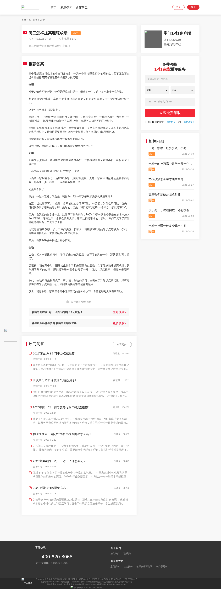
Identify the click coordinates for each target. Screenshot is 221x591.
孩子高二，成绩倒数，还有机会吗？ (171, 210)
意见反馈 (115, 566)
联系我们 (128, 553)
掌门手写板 (161, 566)
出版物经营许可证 (98, 582)
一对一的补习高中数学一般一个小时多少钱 (171, 163)
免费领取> (119, 323)
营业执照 (110, 582)
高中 (42, 20)
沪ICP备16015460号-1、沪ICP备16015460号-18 (91, 579)
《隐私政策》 (188, 122)
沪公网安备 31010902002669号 (88, 587)
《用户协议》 (171, 122)
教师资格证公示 (144, 566)
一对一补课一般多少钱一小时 (167, 225)
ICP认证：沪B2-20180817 (125, 579)
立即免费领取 (170, 113)
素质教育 (66, 7)
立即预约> (119, 312)
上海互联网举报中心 (123, 582)
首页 (53, 7)
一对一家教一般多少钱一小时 (167, 148)
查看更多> (122, 344)
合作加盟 (82, 7)
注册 (193, 7)
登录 (178, 7)
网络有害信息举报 (54, 584)
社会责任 (128, 566)
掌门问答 (33, 20)
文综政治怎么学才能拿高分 (166, 179)
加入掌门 (115, 553)
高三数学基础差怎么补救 (165, 194)
